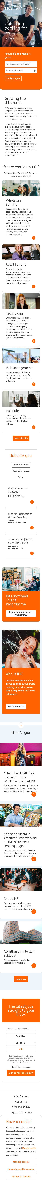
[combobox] (21, 70)
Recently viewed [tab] (21, 470)
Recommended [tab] (21, 464)
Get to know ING (16, 706)
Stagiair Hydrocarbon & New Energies (20, 515)
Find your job (13, 78)
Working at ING (21, 1107)
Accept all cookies (21, 1176)
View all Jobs (21, 438)
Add (21, 1049)
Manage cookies (29, 1148)
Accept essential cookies (21, 1169)
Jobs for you (21, 1096)
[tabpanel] (21, 521)
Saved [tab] (21, 477)
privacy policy (11, 1060)
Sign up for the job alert (21, 1072)
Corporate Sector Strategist (18, 490)
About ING (21, 1101)
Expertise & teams (21, 1112)
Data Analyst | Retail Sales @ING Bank (20, 541)
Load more (21, 979)
